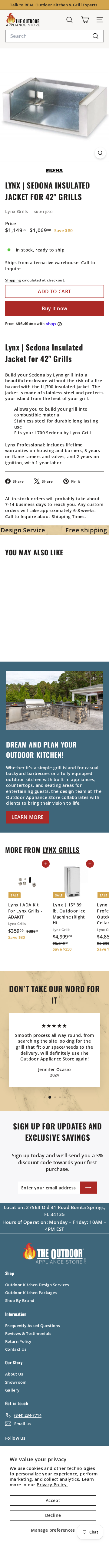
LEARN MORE (28, 817)
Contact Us (16, 1349)
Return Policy (18, 1341)
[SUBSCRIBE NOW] (88, 1188)
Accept (53, 1500)
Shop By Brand (20, 1300)
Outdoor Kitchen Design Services (37, 1284)
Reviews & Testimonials (28, 1333)
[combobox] (54, 36)
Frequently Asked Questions (32, 1325)
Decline (53, 1515)
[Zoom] (100, 153)
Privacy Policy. (52, 1484)
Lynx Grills (16, 211)
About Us (14, 1374)
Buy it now (55, 308)
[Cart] (85, 20)
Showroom (16, 1382)
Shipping (13, 280)
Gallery (12, 1390)
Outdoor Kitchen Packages (31, 1292)
